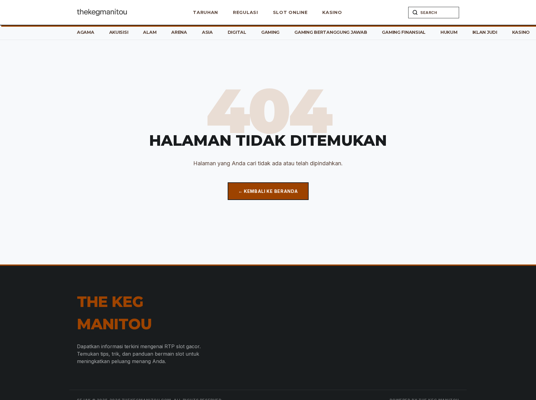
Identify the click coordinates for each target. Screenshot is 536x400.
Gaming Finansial (404, 32)
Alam (149, 32)
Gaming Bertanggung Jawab (330, 32)
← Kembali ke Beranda (268, 191)
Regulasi (245, 12)
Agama (85, 32)
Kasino (332, 12)
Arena (179, 32)
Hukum (449, 32)
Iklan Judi (484, 32)
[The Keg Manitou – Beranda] (102, 12)
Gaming (270, 32)
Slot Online (290, 12)
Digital (237, 32)
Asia (207, 32)
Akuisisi (118, 32)
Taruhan (205, 12)
